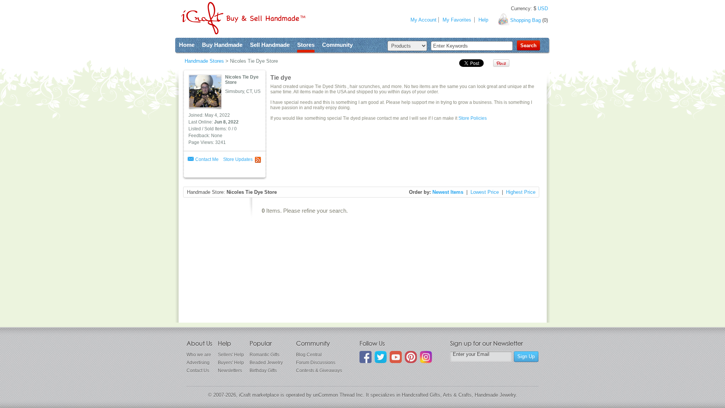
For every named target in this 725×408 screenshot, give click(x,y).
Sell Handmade (270, 45)
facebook (365, 357)
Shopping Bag (525, 20)
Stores (306, 45)
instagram (426, 357)
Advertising (198, 362)
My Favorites (457, 20)
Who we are (199, 354)
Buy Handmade (222, 45)
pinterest (411, 357)
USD (543, 8)
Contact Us (198, 370)
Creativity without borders (243, 18)
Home (186, 45)
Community (337, 45)
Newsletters (230, 370)
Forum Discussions (315, 362)
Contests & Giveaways (319, 370)
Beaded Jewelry (266, 362)
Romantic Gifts (264, 354)
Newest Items (447, 192)
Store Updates (238, 159)
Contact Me (207, 159)
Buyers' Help (231, 362)
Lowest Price (484, 192)
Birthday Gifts (263, 370)
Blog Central (309, 354)
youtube (396, 357)
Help (483, 20)
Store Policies (472, 118)
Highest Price (520, 192)
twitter (381, 357)
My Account (423, 20)
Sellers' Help (231, 354)
